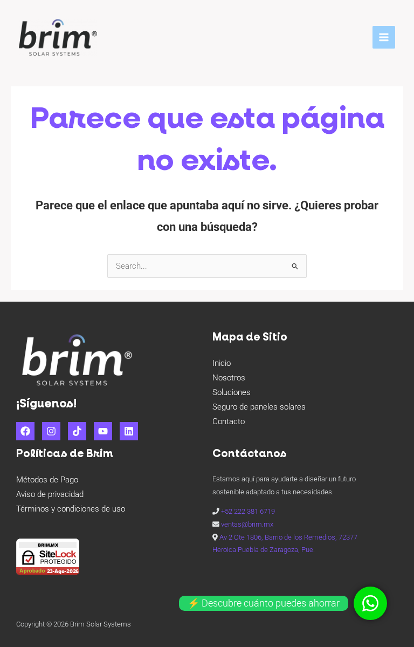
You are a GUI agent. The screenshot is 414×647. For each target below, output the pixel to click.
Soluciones (231, 392)
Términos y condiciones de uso (70, 509)
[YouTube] (103, 431)
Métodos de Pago (47, 480)
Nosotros (228, 378)
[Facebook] (25, 431)
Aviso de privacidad (50, 494)
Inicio (221, 363)
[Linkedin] (129, 431)
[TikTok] (77, 431)
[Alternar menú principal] (383, 37)
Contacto (228, 421)
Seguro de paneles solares (259, 407)
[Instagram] (51, 431)
